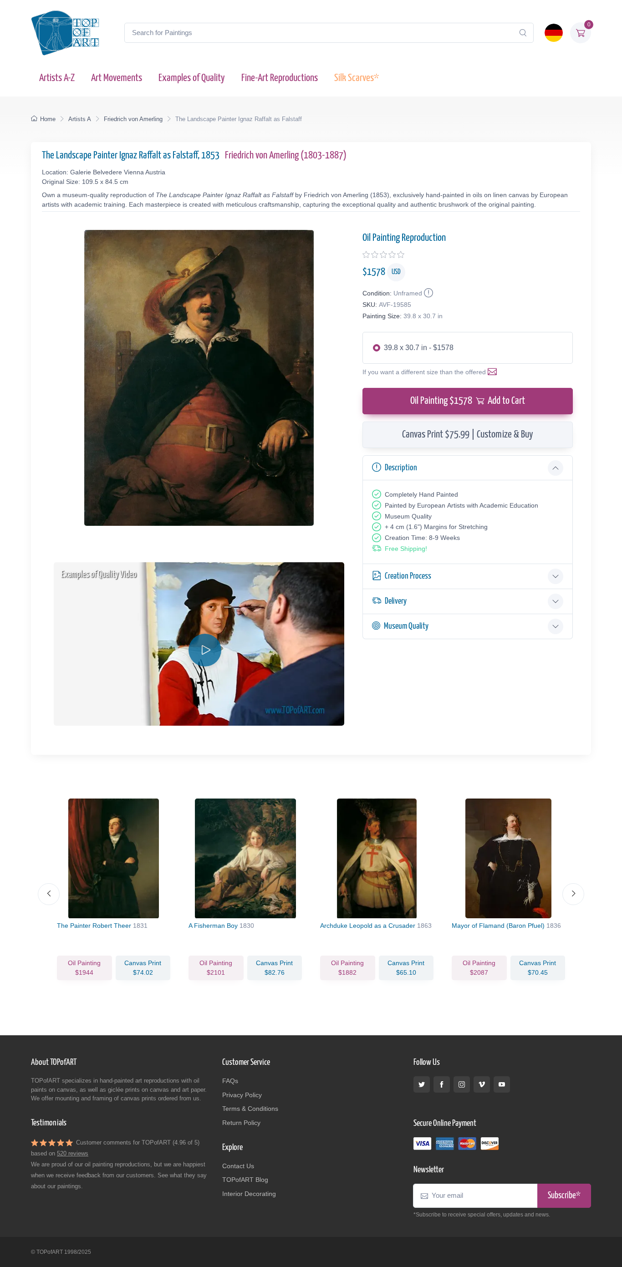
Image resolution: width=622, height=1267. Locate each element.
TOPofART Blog (245, 1179)
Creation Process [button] (408, 576)
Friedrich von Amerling (133, 119)
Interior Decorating (249, 1193)
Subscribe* (564, 1195)
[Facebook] (441, 1084)
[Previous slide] (49, 894)
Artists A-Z (57, 78)
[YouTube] (502, 1084)
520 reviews (72, 1153)
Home (48, 119)
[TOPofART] (65, 32)
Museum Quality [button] (406, 626)
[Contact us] (494, 372)
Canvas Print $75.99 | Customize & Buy (467, 434)
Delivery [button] (396, 601)
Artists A (79, 119)
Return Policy (241, 1122)
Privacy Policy (242, 1095)
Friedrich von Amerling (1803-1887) (286, 155)
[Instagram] (462, 1084)
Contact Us (238, 1166)
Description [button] (401, 467)
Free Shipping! (406, 548)
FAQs (230, 1080)
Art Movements (116, 78)
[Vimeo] (482, 1084)
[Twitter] (421, 1084)
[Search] (522, 32)
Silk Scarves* (356, 78)
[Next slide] (573, 894)
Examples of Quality (191, 78)
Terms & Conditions (250, 1108)
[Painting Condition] (427, 293)
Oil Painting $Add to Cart (467, 401)
